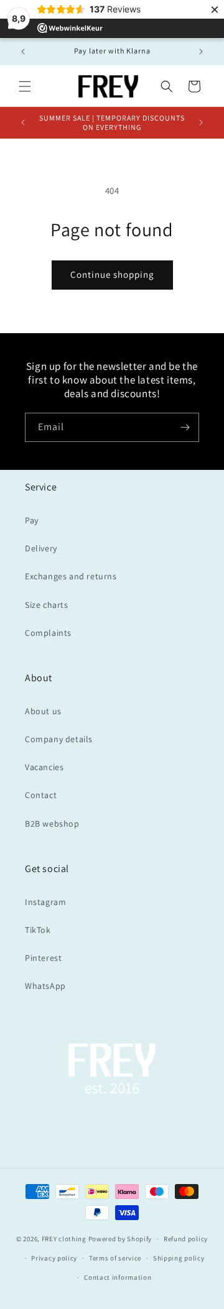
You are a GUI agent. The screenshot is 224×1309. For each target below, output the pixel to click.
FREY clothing (64, 1238)
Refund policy (186, 1238)
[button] (25, 86)
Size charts (46, 604)
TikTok (38, 929)
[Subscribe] (184, 427)
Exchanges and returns (71, 576)
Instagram (45, 901)
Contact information (117, 1277)
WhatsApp (45, 985)
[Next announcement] (201, 51)
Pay (32, 520)
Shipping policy (179, 1258)
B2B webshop (52, 823)
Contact (41, 795)
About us (43, 711)
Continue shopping (112, 274)
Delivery (41, 548)
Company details (59, 739)
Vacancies (44, 767)
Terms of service (115, 1258)
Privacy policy (54, 1258)
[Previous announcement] (23, 51)
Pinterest (43, 957)
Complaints (48, 632)
